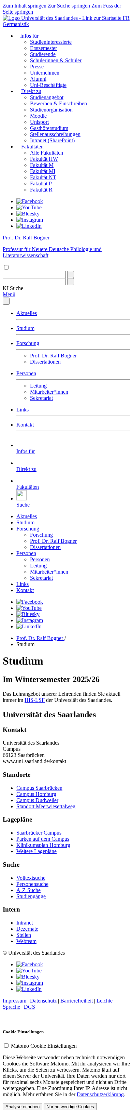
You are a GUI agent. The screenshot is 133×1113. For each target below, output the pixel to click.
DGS (29, 1007)
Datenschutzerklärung (100, 1094)
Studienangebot (46, 97)
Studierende (43, 54)
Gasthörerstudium (49, 128)
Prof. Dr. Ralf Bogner (53, 355)
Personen (26, 373)
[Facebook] (29, 201)
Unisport (39, 122)
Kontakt (25, 425)
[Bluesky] (28, 214)
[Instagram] (29, 220)
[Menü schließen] (6, 301)
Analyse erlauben (22, 1106)
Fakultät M (42, 165)
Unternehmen (44, 73)
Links (22, 410)
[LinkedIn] (29, 226)
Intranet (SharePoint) (52, 140)
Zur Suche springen (69, 6)
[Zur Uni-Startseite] (63, 18)
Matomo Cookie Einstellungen (44, 1046)
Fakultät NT (43, 177)
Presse (37, 66)
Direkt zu (31, 91)
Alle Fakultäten (46, 153)
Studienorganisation (51, 110)
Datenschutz (43, 1001)
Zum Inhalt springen (24, 6)
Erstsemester (43, 48)
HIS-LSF (35, 700)
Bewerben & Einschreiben (58, 103)
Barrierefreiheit (76, 1001)
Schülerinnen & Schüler (56, 60)
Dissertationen (45, 362)
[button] (13, 288)
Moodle (38, 116)
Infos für (29, 36)
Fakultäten (32, 146)
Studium (25, 328)
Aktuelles (26, 313)
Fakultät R (41, 190)
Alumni (38, 79)
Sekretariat (41, 398)
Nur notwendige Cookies (70, 1106)
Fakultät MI (42, 171)
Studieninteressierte (51, 42)
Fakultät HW (44, 159)
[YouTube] (29, 207)
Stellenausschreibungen (55, 134)
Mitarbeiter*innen (49, 392)
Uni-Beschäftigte (48, 85)
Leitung (38, 386)
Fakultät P (41, 183)
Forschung (27, 343)
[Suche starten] (70, 274)
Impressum (14, 1001)
